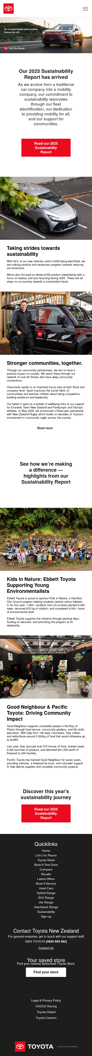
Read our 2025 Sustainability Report (46, 147)
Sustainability (46, 911)
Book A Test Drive (46, 864)
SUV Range (46, 897)
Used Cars (46, 888)
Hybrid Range (46, 893)
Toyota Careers (46, 1017)
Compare (46, 869)
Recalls (46, 874)
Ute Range (46, 902)
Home (46, 850)
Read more (45, 428)
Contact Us (46, 948)
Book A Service (46, 883)
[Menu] (86, 8)
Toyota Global (46, 1012)
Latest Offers (46, 879)
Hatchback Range (46, 907)
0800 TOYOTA (46, 941)
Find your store (46, 972)
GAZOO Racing (46, 1006)
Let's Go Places (46, 855)
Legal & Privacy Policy (46, 1000)
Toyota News (46, 860)
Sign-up (46, 916)
